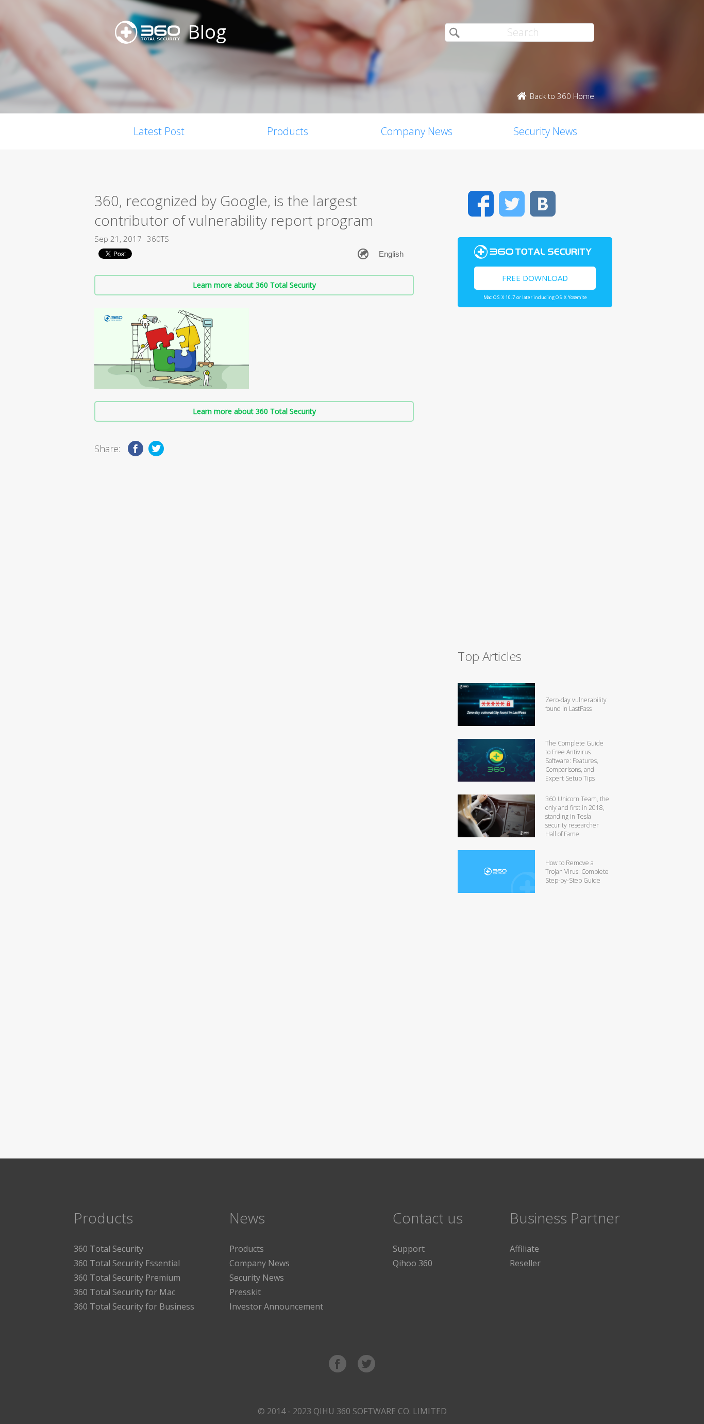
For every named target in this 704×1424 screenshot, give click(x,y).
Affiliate (524, 1248)
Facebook (481, 204)
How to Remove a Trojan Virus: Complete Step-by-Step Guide (577, 871)
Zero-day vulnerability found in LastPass (576, 704)
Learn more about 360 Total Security (254, 285)
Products (287, 131)
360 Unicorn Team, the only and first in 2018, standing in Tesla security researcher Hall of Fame (577, 816)
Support (409, 1248)
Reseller (525, 1263)
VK (543, 204)
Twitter (512, 204)
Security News (545, 131)
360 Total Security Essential (127, 1263)
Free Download (535, 278)
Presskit (245, 1292)
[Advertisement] (535, 482)
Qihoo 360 (412, 1263)
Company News (416, 131)
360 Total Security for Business (134, 1306)
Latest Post (159, 131)
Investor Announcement (276, 1306)
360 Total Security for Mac (124, 1292)
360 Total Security (108, 1248)
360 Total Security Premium (127, 1277)
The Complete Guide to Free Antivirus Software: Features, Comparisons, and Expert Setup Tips (574, 761)
